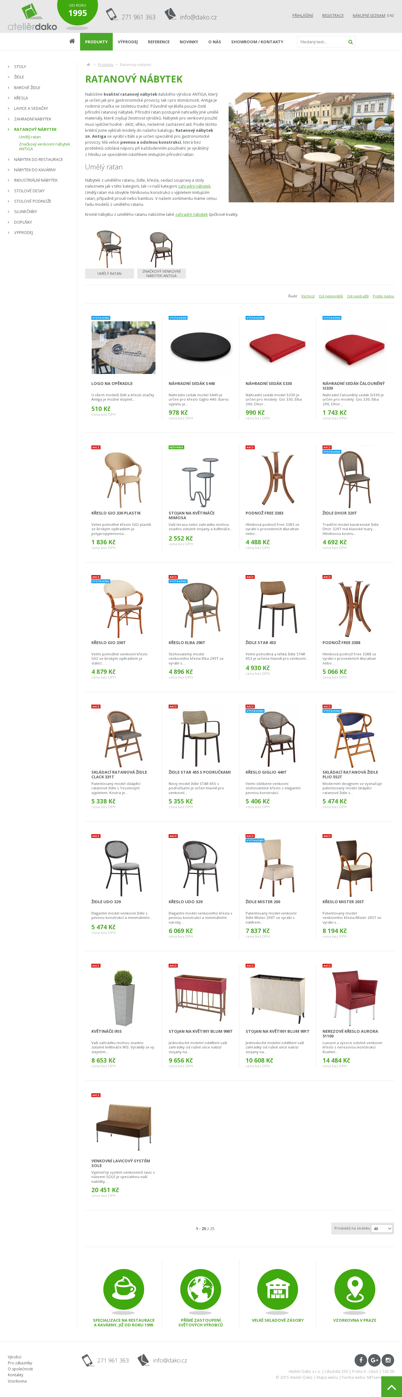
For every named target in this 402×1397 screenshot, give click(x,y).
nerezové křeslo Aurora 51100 (350, 1033)
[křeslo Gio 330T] (123, 607)
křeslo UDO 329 (185, 901)
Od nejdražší (358, 296)
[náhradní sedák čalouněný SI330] (355, 348)
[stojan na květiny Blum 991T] (278, 995)
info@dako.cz (198, 17)
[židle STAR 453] (278, 607)
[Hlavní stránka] (88, 64)
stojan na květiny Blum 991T (278, 1031)
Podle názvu (383, 296)
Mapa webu (327, 1377)
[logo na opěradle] (123, 348)
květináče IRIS (106, 1031)
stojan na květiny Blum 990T (201, 1031)
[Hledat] (350, 41)
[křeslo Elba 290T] (201, 607)
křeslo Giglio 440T (266, 772)
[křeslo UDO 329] (201, 866)
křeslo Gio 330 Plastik (116, 513)
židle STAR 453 (261, 642)
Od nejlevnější (331, 296)
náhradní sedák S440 (192, 383)
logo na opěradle (112, 383)
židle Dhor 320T (340, 513)
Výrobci (14, 1357)
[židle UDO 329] (123, 866)
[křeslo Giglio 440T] (278, 736)
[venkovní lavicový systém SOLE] (123, 1125)
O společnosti (20, 1369)
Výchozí (308, 296)
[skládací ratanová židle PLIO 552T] (355, 736)
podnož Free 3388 (341, 642)
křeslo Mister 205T (343, 901)
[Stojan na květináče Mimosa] (201, 477)
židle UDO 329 (106, 901)
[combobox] (382, 1228)
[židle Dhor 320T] (355, 477)
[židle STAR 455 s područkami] (201, 736)
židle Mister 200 (263, 901)
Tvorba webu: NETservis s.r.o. (367, 1377)
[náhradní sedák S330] (278, 348)
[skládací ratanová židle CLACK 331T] (123, 736)
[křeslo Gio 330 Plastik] (123, 477)
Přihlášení (302, 15)
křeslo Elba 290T (187, 642)
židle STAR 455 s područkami (200, 772)
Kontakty (15, 1375)
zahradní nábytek (194, 186)
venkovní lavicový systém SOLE (120, 1163)
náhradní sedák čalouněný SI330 (354, 386)
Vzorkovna (17, 1381)
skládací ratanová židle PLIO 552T (350, 774)
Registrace (333, 15)
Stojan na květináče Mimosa (192, 515)
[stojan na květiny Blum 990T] (201, 995)
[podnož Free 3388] (355, 607)
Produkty (106, 64)
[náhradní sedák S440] (201, 348)
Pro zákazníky (20, 1363)
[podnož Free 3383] (278, 477)
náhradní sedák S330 (269, 383)
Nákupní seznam (369, 15)
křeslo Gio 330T (108, 642)
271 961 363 (139, 17)
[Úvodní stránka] (32, 16)
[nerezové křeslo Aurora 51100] (355, 995)
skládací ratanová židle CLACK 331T (119, 774)
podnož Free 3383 (264, 513)
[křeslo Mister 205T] (355, 866)
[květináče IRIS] (123, 995)
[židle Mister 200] (278, 866)
